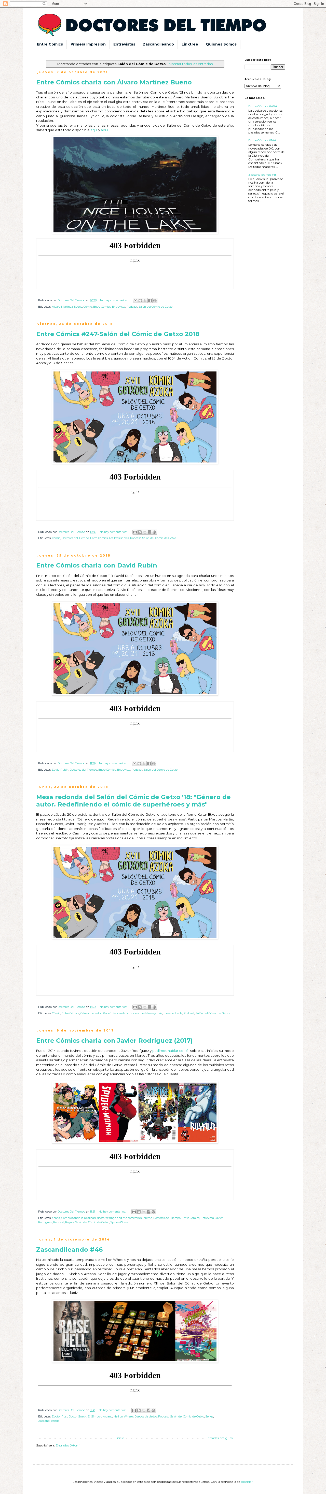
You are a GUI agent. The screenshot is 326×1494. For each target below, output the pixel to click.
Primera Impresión (88, 44)
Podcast (132, 306)
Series (209, 1416)
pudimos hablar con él (170, 1051)
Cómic (88, 306)
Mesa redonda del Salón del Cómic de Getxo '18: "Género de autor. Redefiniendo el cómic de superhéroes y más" (133, 800)
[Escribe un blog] (140, 300)
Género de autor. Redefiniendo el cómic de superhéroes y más (121, 1013)
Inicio (120, 1438)
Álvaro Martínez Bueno (67, 306)
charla (56, 1218)
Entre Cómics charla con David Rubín (96, 565)
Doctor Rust (59, 1416)
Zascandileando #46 (69, 1249)
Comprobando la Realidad (78, 1218)
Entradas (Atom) (68, 1445)
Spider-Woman (120, 1222)
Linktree (190, 44)
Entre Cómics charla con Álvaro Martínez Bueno (114, 82)
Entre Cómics (50, 44)
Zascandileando (158, 44)
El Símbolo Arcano (100, 1416)
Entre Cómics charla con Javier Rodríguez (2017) (114, 1040)
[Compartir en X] (145, 300)
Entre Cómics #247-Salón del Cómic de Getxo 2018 (117, 334)
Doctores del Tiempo (75, 538)
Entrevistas (124, 44)
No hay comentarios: (114, 300)
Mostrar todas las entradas (191, 64)
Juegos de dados (146, 1416)
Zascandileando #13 (262, 174)
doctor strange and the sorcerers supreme (124, 1218)
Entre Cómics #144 (262, 140)
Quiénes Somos (221, 44)
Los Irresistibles (119, 538)
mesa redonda (173, 1013)
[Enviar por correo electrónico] (135, 300)
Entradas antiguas (219, 1438)
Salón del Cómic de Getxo (155, 306)
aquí (94, 130)
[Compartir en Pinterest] (154, 300)
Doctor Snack (78, 1416)
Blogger (247, 1482)
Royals (69, 1222)
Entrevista (118, 306)
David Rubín (60, 769)
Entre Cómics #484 (262, 106)
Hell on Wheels (124, 1416)
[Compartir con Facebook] (150, 300)
